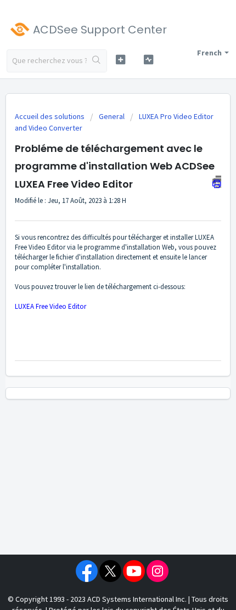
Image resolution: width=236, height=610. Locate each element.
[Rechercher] (96, 61)
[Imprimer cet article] (216, 182)
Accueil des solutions (50, 116)
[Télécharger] (97, 298)
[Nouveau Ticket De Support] (120, 59)
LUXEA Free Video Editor (50, 306)
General (112, 116)
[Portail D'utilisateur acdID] (148, 59)
